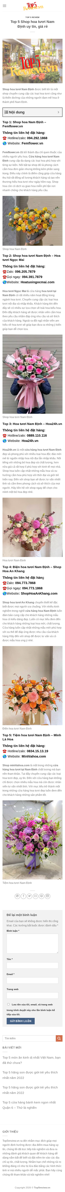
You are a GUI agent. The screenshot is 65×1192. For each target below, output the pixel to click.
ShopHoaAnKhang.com (39, 593)
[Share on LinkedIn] (47, 896)
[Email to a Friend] (35, 896)
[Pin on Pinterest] (41, 896)
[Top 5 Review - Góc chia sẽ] (33, 6)
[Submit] (59, 1038)
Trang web (12, 989)
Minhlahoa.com (34, 756)
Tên (9, 959)
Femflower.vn (32, 143)
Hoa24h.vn (30, 441)
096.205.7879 (25, 271)
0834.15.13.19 (37, 751)
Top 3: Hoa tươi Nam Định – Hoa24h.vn (32, 424)
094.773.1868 (32, 588)
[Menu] (4, 6)
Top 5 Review (33, 17)
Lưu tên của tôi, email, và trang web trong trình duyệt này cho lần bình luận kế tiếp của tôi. (31, 1009)
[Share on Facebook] (23, 896)
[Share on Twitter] (29, 896)
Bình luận (13, 930)
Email (10, 974)
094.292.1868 (37, 138)
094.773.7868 (25, 583)
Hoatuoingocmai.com (37, 282)
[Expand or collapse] (58, 112)
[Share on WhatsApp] (17, 896)
